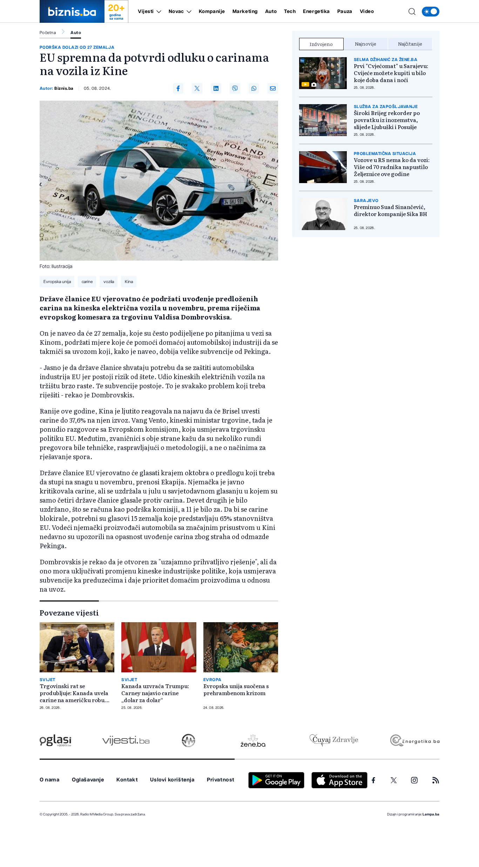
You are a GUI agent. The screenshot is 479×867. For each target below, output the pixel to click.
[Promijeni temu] (430, 11)
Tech (290, 11)
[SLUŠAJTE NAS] (188, 740)
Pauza (344, 11)
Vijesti (146, 11)
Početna (48, 33)
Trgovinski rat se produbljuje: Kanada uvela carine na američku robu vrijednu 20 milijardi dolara (76, 693)
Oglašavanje (88, 779)
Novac (176, 11)
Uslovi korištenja (172, 779)
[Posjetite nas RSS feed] (435, 780)
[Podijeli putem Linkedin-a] (216, 88)
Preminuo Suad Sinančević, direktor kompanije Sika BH (390, 210)
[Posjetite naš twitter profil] (394, 780)
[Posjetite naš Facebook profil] (373, 780)
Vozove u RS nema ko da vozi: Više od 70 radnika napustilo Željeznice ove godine (392, 166)
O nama (50, 779)
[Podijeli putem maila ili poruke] (273, 88)
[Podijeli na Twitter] (197, 88)
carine (87, 282)
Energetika (316, 11)
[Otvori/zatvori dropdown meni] (157, 11)
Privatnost (221, 779)
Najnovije (365, 43)
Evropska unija (57, 282)
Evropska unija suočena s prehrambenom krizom (236, 690)
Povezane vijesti (69, 612)
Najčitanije (410, 43)
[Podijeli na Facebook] (178, 88)
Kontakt (127, 779)
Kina (129, 282)
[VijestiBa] (125, 740)
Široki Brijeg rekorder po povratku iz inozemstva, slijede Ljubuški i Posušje (387, 119)
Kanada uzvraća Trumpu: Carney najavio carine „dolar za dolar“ (155, 693)
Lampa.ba (431, 814)
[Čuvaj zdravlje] (334, 740)
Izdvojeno (321, 43)
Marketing (245, 11)
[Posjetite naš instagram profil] (414, 780)
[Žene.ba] (253, 740)
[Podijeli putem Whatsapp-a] (254, 88)
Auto (271, 11)
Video (367, 11)
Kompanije (212, 11)
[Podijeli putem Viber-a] (235, 88)
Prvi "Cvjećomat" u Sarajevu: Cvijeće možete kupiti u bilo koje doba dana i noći (391, 72)
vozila (108, 282)
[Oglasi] (55, 740)
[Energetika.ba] (414, 740)
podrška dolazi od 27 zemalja (77, 47)
